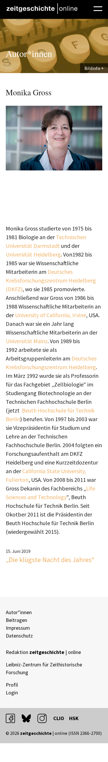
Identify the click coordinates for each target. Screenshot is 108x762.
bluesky (29, 718)
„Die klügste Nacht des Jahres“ (50, 559)
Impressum (18, 628)
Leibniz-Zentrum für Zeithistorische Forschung (44, 668)
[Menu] (98, 7)
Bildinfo (92, 68)
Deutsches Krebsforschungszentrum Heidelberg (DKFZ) (51, 280)
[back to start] (42, 8)
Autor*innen (19, 612)
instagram (44, 718)
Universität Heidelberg (33, 254)
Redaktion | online (43, 652)
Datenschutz (19, 635)
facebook (13, 718)
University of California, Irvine (50, 315)
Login (12, 692)
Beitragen (16, 620)
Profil (12, 684)
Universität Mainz (27, 341)
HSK (74, 718)
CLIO (58, 718)
